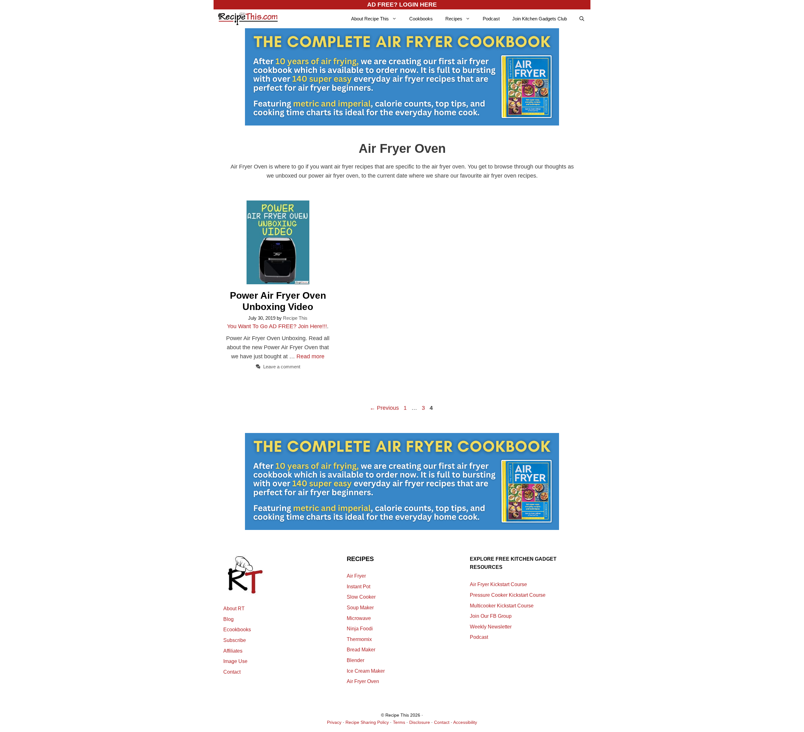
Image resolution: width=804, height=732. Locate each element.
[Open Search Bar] (581, 18)
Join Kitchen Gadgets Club (539, 18)
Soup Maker (360, 607)
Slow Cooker (361, 597)
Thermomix (359, 639)
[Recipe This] (248, 18)
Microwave (359, 618)
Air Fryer (356, 576)
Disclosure (419, 722)
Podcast (491, 18)
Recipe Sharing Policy (367, 722)
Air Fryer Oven (363, 681)
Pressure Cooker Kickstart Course (508, 595)
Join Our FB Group (491, 616)
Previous (384, 408)
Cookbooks (421, 18)
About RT (234, 608)
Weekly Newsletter (491, 626)
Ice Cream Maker (366, 671)
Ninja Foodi (360, 628)
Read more (310, 356)
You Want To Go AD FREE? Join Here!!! (277, 326)
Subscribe (234, 640)
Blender (355, 660)
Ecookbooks (237, 629)
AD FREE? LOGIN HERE (402, 4)
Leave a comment (281, 366)
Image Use (235, 661)
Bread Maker (361, 649)
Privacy (334, 722)
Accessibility (465, 722)
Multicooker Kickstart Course (502, 605)
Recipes (453, 18)
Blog (228, 619)
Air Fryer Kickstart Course (498, 584)
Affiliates (232, 651)
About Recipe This (370, 18)
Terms (399, 722)
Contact (232, 672)
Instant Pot (358, 586)
